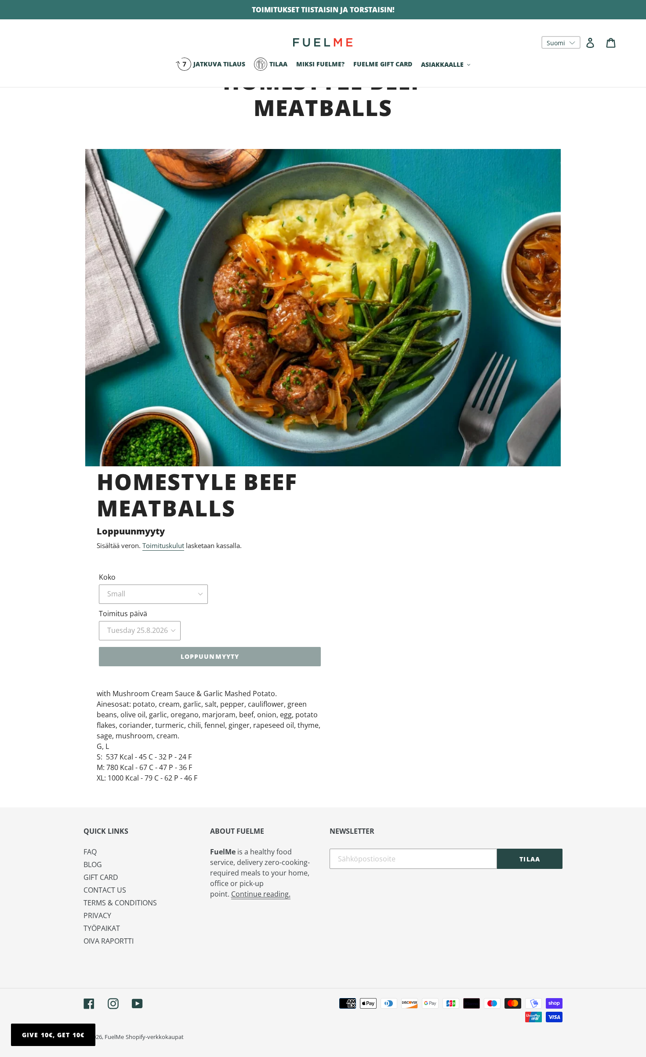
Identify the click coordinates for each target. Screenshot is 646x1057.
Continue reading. (260, 894)
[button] (561, 42)
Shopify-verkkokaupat (155, 1037)
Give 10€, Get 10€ (53, 1035)
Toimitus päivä (123, 613)
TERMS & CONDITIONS (120, 903)
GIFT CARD (100, 877)
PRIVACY (97, 915)
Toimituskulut (163, 545)
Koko (107, 577)
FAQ (90, 852)
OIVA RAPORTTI (108, 941)
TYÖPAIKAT (101, 928)
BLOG (92, 864)
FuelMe (114, 1037)
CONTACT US (104, 890)
